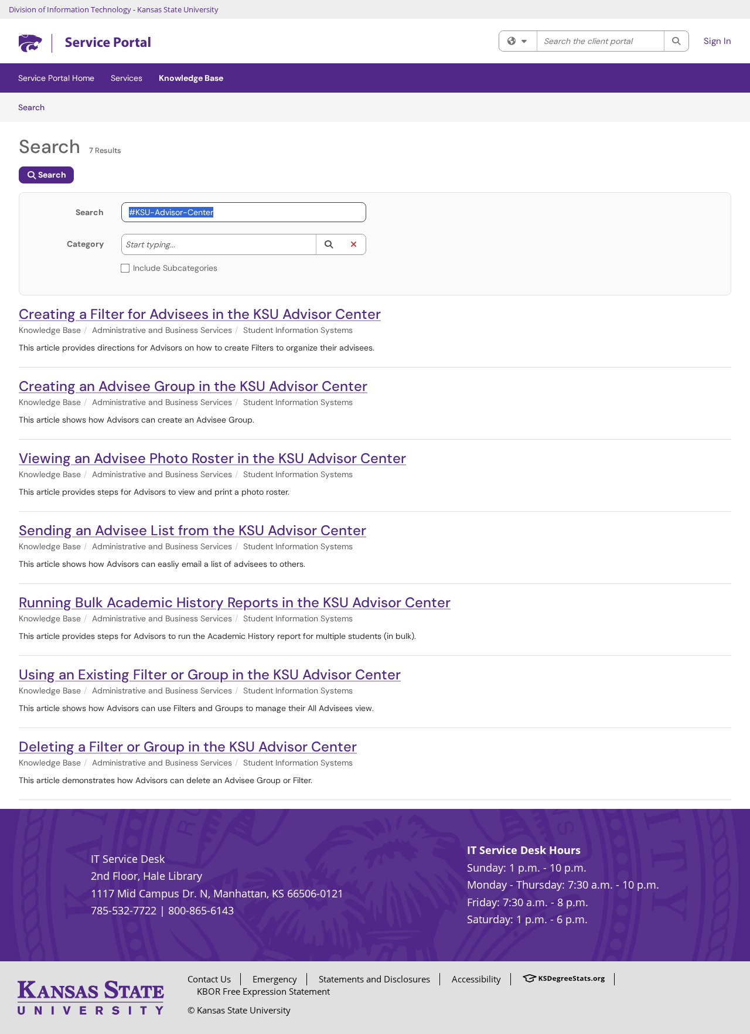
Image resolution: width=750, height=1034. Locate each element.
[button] (328, 244)
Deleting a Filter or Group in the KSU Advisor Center (188, 746)
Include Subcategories (175, 268)
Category (85, 244)
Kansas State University (178, 9)
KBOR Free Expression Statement (263, 991)
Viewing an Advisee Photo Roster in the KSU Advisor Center (212, 458)
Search (35, 107)
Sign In (717, 41)
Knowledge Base (191, 78)
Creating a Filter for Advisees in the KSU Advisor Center (200, 314)
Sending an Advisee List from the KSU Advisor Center (192, 530)
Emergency (275, 979)
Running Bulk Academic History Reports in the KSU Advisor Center (235, 602)
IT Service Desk (128, 859)
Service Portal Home (56, 78)
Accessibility (476, 979)
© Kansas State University (239, 1010)
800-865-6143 (201, 910)
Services (126, 78)
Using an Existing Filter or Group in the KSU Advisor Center (210, 674)
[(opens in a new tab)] (85, 43)
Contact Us (209, 979)
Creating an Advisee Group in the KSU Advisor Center (193, 386)
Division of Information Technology (70, 9)
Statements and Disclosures (374, 979)
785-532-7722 (123, 910)
